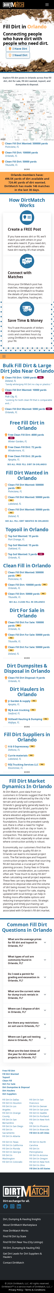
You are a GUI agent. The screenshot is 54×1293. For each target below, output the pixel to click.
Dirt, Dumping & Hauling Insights (22, 1219)
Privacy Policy (16, 1289)
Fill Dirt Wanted (10, 1074)
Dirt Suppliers (9, 1093)
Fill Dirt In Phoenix (38, 1126)
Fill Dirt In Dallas (10, 1099)
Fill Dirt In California (12, 1145)
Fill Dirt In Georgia (11, 1151)
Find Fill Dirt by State (14, 1236)
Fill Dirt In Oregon (38, 1158)
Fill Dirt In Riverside (39, 1129)
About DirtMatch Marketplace (20, 1225)
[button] (27, 942)
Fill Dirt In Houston (12, 1103)
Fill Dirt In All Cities (39, 1132)
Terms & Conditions (35, 1289)
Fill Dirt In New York (39, 1161)
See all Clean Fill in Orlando (27, 601)
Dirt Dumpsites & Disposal (16, 1087)
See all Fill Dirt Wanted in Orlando (27, 520)
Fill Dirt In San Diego (12, 1126)
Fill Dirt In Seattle (38, 1112)
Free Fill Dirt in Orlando (27, 425)
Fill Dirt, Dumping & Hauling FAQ (21, 1248)
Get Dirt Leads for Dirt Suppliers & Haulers (22, 1255)
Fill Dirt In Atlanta (11, 1136)
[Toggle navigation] (47, 4)
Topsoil (6, 1077)
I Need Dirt (19, 55)
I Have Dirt (19, 48)
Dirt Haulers (8, 1090)
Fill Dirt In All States (39, 1168)
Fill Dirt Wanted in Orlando (27, 475)
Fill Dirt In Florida (11, 1148)
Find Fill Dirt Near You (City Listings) (23, 1242)
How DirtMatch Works (15, 1230)
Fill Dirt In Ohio (37, 1165)
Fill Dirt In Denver (38, 1106)
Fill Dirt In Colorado (12, 1161)
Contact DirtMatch (13, 1262)
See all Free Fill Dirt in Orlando (27, 464)
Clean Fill (7, 1080)
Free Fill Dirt (8, 1070)
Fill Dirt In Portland (39, 1116)
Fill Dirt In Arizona (38, 1155)
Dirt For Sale (8, 1083)
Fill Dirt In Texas (10, 1141)
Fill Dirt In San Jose (38, 1109)
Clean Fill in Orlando (27, 565)
